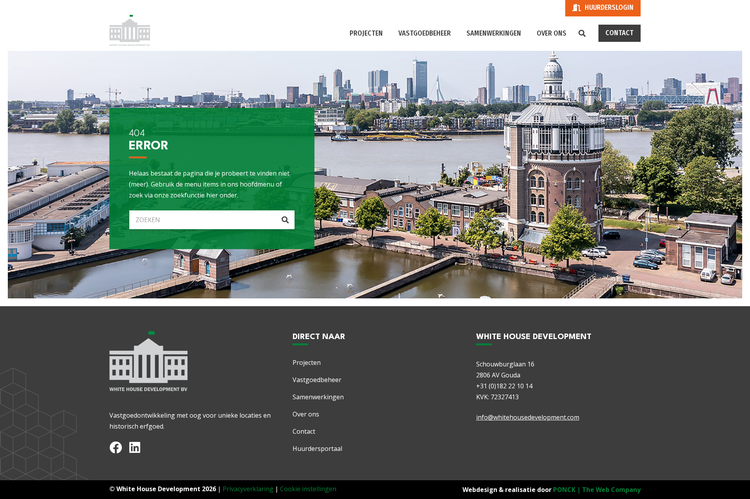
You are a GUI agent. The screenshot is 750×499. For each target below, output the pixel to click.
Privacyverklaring (248, 489)
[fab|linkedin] (134, 447)
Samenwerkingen (318, 397)
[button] (582, 33)
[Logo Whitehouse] (129, 30)
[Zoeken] (285, 219)
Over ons (306, 414)
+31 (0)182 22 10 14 (504, 386)
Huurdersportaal (317, 448)
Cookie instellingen (308, 489)
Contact (304, 431)
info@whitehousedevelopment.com (527, 417)
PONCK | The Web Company (597, 489)
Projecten (307, 362)
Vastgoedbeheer (317, 379)
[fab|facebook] (115, 447)
